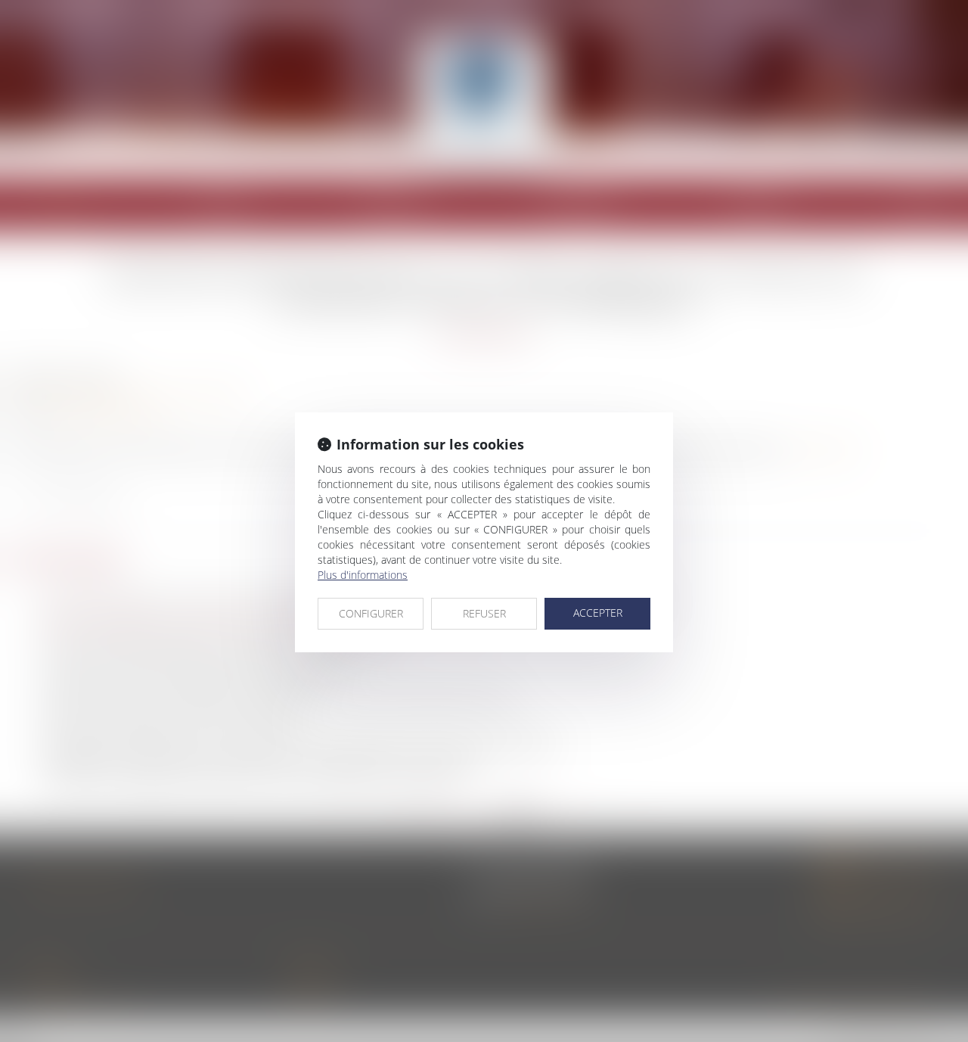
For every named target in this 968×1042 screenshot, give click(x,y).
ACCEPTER (597, 612)
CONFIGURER (371, 613)
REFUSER (484, 613)
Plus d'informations (363, 575)
